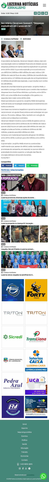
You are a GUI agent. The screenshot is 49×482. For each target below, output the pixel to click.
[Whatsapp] (42, 13)
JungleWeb (30, 475)
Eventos (24, 436)
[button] (7, 165)
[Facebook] (39, 13)
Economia (24, 456)
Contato (24, 460)
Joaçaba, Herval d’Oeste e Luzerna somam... (17, 249)
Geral (3, 193)
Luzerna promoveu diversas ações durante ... (18, 198)
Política (24, 440)
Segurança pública (25, 432)
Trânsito (24, 452)
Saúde (24, 444)
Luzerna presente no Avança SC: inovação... (17, 223)
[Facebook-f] (23, 468)
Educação (24, 448)
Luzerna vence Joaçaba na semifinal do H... (17, 275)
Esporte (25, 428)
